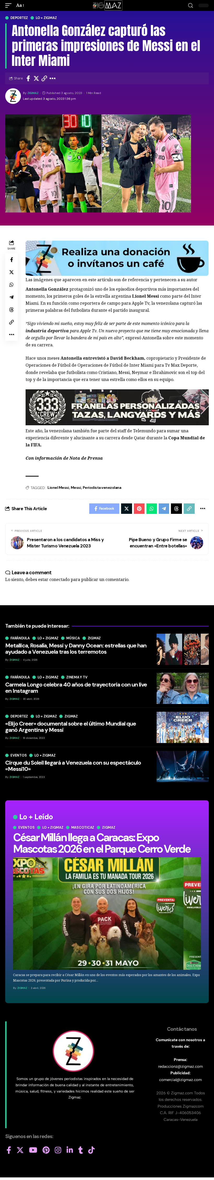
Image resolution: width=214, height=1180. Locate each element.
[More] (52, 78)
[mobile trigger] (9, 5)
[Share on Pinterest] (139, 508)
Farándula (20, 638)
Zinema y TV (76, 677)
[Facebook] (9, 1150)
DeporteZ (19, 18)
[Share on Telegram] (11, 297)
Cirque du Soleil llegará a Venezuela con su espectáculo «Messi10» (73, 766)
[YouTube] (33, 1150)
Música (73, 638)
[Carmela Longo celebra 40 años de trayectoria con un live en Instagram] (183, 688)
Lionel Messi (58, 487)
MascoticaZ (82, 827)
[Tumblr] (80, 1150)
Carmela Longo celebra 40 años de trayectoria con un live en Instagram (76, 688)
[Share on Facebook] (28, 78)
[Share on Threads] (11, 309)
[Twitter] (20, 1150)
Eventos (26, 827)
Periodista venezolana (102, 487)
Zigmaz (108, 827)
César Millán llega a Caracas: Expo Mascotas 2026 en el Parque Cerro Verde (101, 843)
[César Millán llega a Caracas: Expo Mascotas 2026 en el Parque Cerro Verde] (107, 913)
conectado (59, 579)
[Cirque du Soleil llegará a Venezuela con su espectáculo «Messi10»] (183, 766)
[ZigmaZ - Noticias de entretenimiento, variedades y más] (107, 5)
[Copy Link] (44, 78)
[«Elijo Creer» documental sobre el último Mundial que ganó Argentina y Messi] (183, 727)
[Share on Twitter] (36, 78)
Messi (76, 487)
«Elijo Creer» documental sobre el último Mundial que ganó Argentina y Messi (70, 727)
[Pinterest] (46, 1150)
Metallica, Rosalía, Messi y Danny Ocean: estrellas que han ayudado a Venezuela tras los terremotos (75, 648)
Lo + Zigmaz (46, 18)
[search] (190, 6)
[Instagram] (58, 1150)
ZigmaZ (33, 93)
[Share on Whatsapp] (11, 284)
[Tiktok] (91, 1150)
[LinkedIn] (69, 1150)
